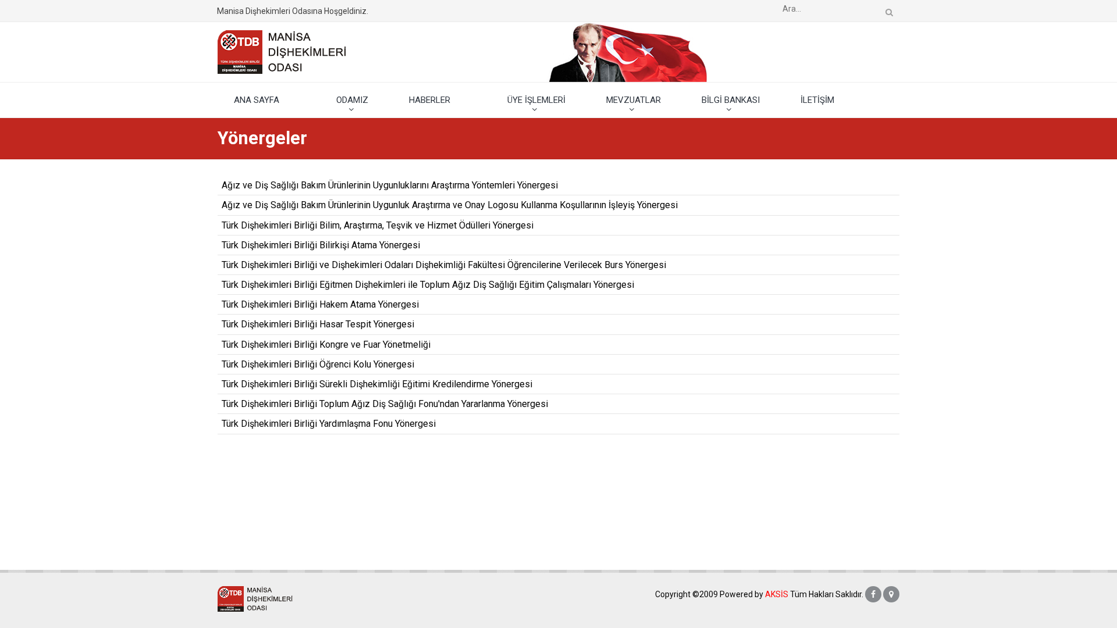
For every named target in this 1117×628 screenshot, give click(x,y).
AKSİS (776, 594)
